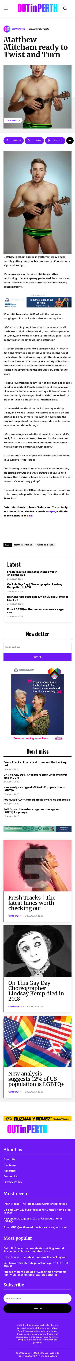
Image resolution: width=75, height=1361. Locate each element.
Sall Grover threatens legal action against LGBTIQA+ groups (32, 810)
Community (13, 120)
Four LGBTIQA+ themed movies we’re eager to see (37, 610)
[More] (70, 140)
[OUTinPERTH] (37, 8)
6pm (52, 511)
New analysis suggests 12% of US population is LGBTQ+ (37, 598)
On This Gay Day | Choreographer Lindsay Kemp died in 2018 (34, 585)
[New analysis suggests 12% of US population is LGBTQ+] (37, 1041)
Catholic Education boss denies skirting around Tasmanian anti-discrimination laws (33, 1249)
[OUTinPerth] (7, 29)
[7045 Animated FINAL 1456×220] (37, 302)
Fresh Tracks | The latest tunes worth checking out (32, 573)
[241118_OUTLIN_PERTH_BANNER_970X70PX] (37, 1118)
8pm (30, 515)
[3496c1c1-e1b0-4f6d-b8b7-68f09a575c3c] (37, 829)
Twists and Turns (45, 544)
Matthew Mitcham (23, 544)
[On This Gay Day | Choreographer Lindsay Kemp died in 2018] (37, 951)
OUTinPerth (18, 29)
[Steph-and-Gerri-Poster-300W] (37, 704)
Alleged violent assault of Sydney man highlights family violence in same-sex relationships (34, 1273)
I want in (37, 657)
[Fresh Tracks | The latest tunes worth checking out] (37, 865)
